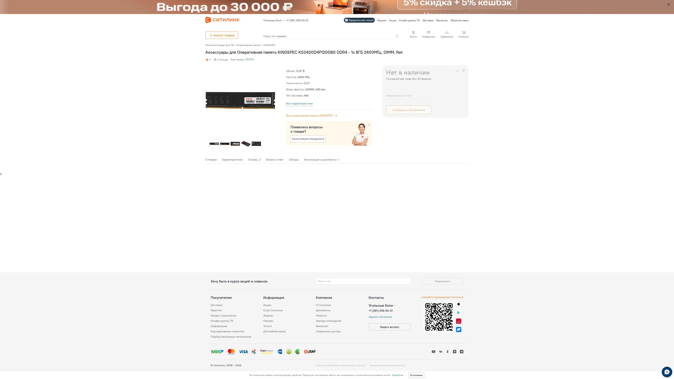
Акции (267, 305)
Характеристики (232, 159)
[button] (413, 35)
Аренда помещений (328, 321)
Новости (321, 315)
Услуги (267, 326)
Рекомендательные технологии (387, 365)
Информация (219, 326)
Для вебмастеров (274, 331)
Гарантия (216, 310)
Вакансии (322, 326)
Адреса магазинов (380, 316)
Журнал (268, 315)
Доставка (216, 305)
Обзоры (294, 159)
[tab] (211, 160)
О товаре (211, 159)
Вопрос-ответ (275, 159)
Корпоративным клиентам (227, 331)
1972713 (249, 59)
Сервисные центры (328, 331)
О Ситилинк (323, 305)
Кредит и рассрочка (223, 315)
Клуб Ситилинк (273, 310)
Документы (323, 310)
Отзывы (254, 159)
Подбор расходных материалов (231, 336)
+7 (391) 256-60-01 (381, 310)
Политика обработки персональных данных (341, 365)
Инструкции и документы (321, 159)
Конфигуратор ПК (222, 321)
